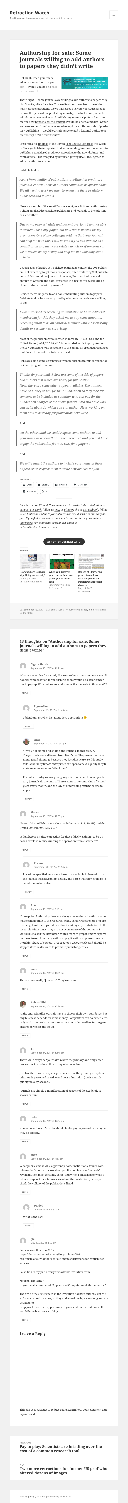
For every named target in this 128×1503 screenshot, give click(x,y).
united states (26, 612)
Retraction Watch (29, 13)
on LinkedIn (30, 514)
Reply (25, 692)
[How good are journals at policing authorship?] (33, 561)
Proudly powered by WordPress (54, 1496)
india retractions (97, 609)
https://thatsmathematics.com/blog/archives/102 (50, 1254)
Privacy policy (27, 1496)
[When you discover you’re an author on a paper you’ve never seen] (62, 561)
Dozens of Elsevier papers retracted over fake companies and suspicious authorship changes (90, 578)
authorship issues (78, 609)
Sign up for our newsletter (64, 541)
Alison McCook (56, 609)
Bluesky (68, 509)
